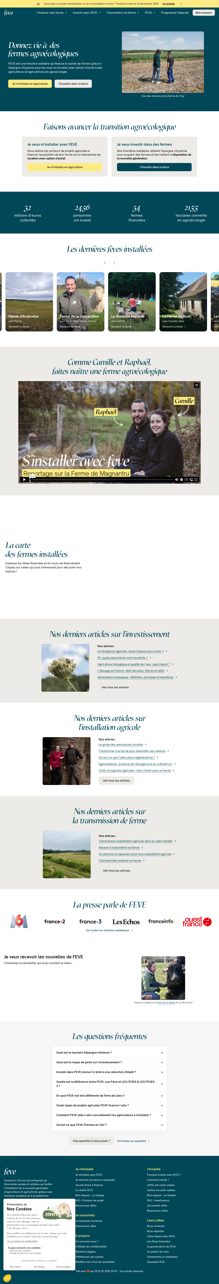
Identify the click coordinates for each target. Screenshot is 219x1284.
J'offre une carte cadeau (161, 1185)
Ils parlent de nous (158, 1251)
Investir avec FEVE (85, 12)
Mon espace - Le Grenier (161, 1195)
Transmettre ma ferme (121, 12)
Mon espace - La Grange (89, 1195)
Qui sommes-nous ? (87, 1241)
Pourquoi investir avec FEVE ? (164, 1174)
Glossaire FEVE (156, 1261)
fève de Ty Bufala (166, 1002)
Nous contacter (156, 1226)
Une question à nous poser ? (91, 1141)
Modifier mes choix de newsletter (95, 1261)
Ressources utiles (85, 1205)
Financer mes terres (50, 12)
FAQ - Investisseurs (158, 1200)
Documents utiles (157, 1205)
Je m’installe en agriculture (30, 83)
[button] (181, 3)
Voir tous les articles (115, 687)
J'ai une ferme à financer (89, 1185)
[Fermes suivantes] (114, 263)
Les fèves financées (158, 1241)
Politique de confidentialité (90, 1246)
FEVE (148, 12)
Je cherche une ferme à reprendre (95, 1179)
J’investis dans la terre (154, 167)
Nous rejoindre (155, 1231)
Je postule (169, 3)
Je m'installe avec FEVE (88, 1174)
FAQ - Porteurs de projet (89, 1200)
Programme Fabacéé (175, 12)
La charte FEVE (84, 1190)
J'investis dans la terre (73, 83)
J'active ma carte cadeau (161, 1190)
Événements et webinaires (162, 1256)
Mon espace (204, 12)
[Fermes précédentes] (104, 263)
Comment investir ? (158, 1179)
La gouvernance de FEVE (161, 1246)
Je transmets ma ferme (88, 1220)
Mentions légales (85, 1251)
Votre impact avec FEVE (161, 1236)
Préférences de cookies (89, 1256)
